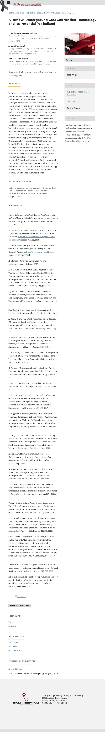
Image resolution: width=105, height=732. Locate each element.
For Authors (13, 646)
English (11, 622)
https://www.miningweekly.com (40, 252)
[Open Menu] (8, 2)
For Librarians (14, 650)
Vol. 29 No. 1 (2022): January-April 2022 (43, 13)
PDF (70, 60)
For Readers (13, 643)
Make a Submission (19, 606)
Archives (19, 13)
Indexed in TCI (15, 669)
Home (11, 13)
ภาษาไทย (12, 626)
